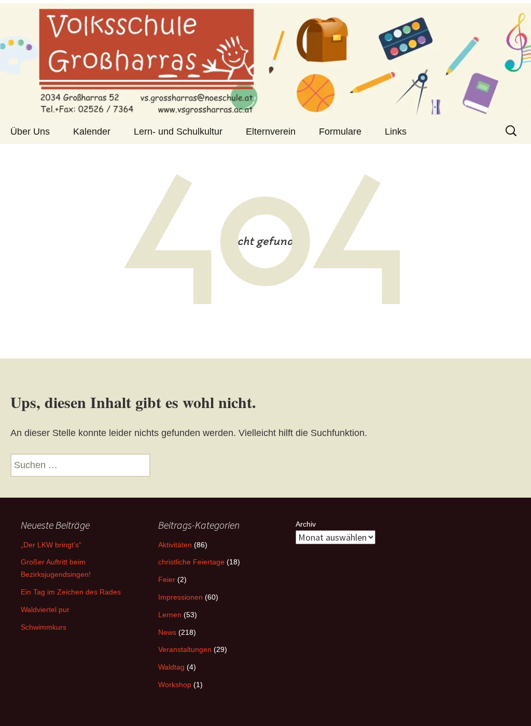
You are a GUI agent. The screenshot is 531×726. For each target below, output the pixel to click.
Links (396, 131)
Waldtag (171, 667)
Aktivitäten (175, 545)
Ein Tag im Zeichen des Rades (71, 592)
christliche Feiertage (191, 562)
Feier (166, 579)
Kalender (91, 131)
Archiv (306, 524)
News (167, 632)
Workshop (174, 684)
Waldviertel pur (45, 609)
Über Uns (30, 131)
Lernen (169, 615)
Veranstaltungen (185, 649)
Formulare (340, 131)
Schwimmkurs (43, 627)
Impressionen (180, 597)
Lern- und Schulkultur (178, 131)
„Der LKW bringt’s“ (51, 545)
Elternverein (271, 131)
